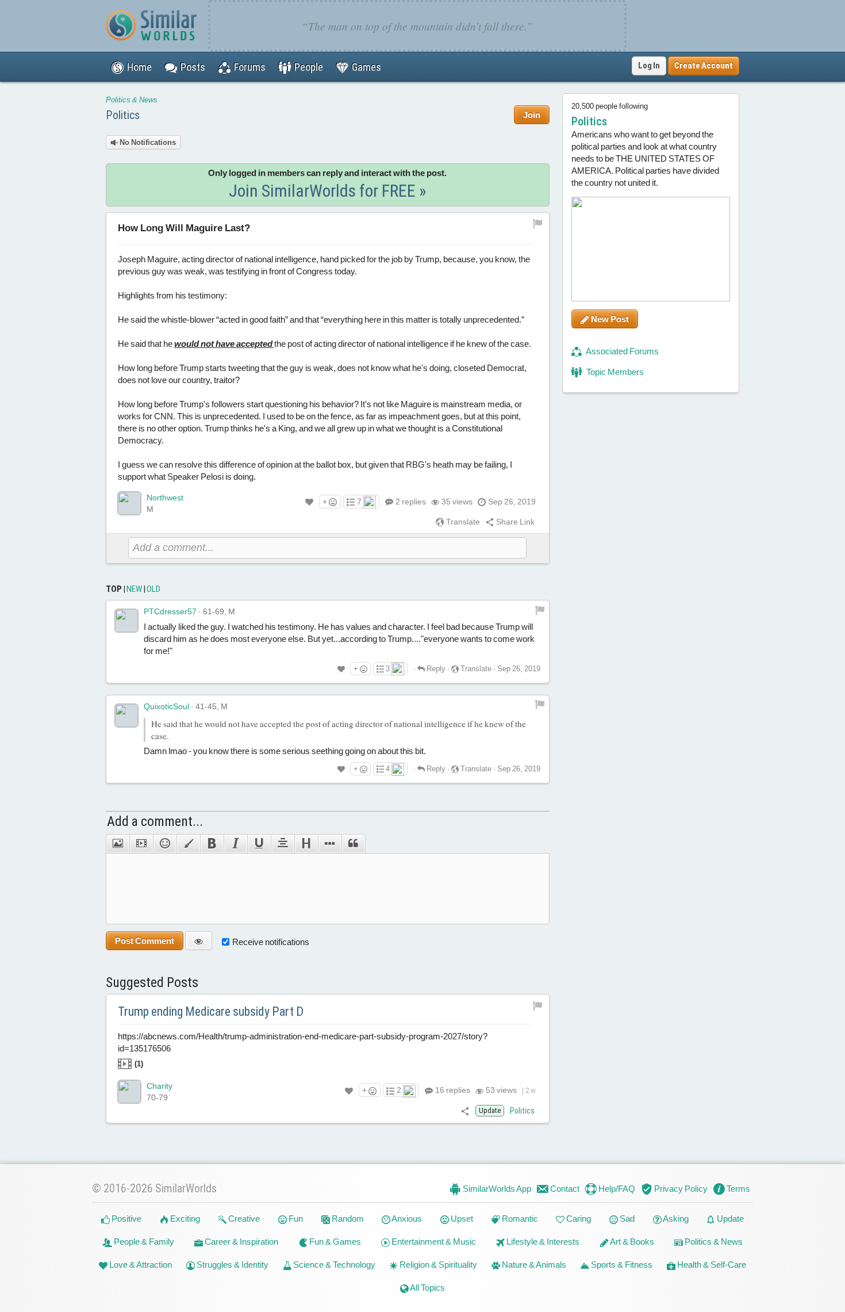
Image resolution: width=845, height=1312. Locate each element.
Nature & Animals (533, 1264)
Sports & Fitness (620, 1264)
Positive (125, 1218)
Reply (435, 668)
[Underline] (259, 844)
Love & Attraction (139, 1264)
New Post (609, 319)
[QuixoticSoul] (126, 715)
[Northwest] (129, 503)
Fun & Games (334, 1241)
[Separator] (329, 844)
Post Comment (144, 941)
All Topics (427, 1287)
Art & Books (631, 1241)
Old (153, 589)
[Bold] (212, 844)
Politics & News (132, 99)
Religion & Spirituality (437, 1264)
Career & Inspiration (240, 1241)
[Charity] (129, 1091)
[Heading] (306, 844)
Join (531, 115)
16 (451, 1090)
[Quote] (353, 844)
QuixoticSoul (166, 706)
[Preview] (198, 940)
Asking (675, 1218)
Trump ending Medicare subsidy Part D (211, 1011)
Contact (563, 1189)
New (134, 589)
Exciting (184, 1218)
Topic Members (614, 372)
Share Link (514, 521)
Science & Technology (333, 1264)
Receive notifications (270, 942)
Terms (737, 1189)
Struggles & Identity (231, 1264)
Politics (123, 115)
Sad (626, 1218)
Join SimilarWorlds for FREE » (328, 191)
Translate (462, 521)
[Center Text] (282, 844)
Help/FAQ (616, 1189)
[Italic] (235, 844)
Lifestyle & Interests (542, 1241)
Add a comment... (155, 821)
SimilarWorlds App (496, 1189)
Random (347, 1218)
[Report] (539, 609)
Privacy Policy (680, 1189)
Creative (243, 1218)
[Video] (141, 844)
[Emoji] (164, 844)
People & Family (143, 1241)
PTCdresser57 (170, 611)
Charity (159, 1086)
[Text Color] (188, 844)
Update (729, 1218)
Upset (461, 1218)
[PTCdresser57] (126, 620)
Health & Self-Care (710, 1264)
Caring (577, 1218)
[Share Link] (465, 1110)
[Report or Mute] (538, 223)
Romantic (519, 1218)
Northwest (165, 497)
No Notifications (147, 142)
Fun (295, 1218)
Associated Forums (622, 351)
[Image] (117, 844)
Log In (649, 65)
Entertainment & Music (433, 1241)
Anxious (406, 1218)
